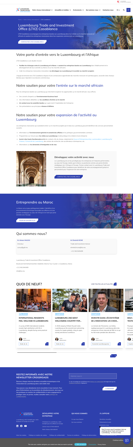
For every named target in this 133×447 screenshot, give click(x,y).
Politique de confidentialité (96, 381)
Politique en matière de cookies (38, 435)
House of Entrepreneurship (82, 139)
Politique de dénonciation (89, 435)
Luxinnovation (96, 139)
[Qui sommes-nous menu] (100, 10)
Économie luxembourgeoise (100, 344)
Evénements (77, 10)
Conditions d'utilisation (74, 383)
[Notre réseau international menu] (52, 10)
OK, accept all (81, 444)
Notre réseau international (41, 10)
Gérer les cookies (21, 435)
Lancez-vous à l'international (50, 426)
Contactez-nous (108, 10)
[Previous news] (111, 355)
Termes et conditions (73, 435)
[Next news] (115, 355)
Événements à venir (105, 422)
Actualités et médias (62, 10)
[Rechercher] (124, 10)
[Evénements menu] (83, 10)
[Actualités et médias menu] (70, 10)
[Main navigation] (128, 10)
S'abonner (109, 388)
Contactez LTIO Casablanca (32, 42)
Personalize (92, 444)
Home (20, 19)
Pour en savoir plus (27, 220)
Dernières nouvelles (105, 419)
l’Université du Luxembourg (34, 141)
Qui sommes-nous (92, 10)
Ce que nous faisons (77, 419)
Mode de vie (23, 344)
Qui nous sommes (76, 422)
